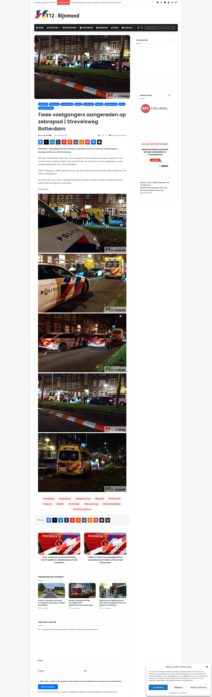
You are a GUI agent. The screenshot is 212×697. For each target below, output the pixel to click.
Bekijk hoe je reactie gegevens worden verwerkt (98, 692)
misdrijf (78, 104)
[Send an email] (50, 135)
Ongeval (99, 104)
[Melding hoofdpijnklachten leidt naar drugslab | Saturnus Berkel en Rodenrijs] (112, 590)
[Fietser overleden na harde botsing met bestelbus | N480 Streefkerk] (51, 590)
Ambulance (54, 104)
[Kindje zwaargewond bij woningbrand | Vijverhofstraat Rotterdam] (82, 590)
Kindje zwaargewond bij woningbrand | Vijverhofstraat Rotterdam (81, 602)
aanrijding (49, 498)
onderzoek (115, 498)
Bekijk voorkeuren (199, 687)
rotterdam (75, 504)
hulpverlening (83, 498)
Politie (121, 104)
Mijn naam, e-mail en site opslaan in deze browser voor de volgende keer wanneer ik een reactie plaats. (80, 681)
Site (85, 671)
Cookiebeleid (173, 693)
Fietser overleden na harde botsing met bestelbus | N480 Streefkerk (51, 602)
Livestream (87, 28)
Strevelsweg (92, 504)
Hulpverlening (67, 104)
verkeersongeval (82, 509)
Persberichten (111, 104)
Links (115, 28)
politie (61, 504)
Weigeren (178, 687)
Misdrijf (100, 498)
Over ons (53, 28)
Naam (41, 660)
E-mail (41, 671)
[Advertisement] (130, 13)
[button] (207, 667)
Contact (128, 28)
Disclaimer (183, 693)
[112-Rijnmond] (57, 14)
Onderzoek (88, 104)
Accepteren (158, 687)
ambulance (65, 498)
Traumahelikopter (46, 108)
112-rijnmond (44, 135)
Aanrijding (43, 104)
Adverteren (70, 28)
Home (41, 28)
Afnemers (103, 28)
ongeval (48, 504)
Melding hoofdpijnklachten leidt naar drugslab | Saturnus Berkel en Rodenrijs (100, 2)
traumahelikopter (112, 504)
